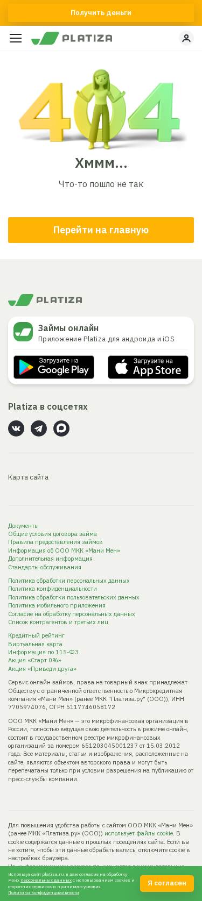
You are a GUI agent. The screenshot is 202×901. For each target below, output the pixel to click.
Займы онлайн (68, 328)
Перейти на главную (101, 230)
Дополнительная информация (50, 558)
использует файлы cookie (139, 833)
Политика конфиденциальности (52, 588)
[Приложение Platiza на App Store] (148, 367)
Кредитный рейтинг (36, 635)
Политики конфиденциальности (43, 892)
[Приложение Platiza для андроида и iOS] (25, 331)
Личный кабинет (186, 38)
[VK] (16, 428)
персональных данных (46, 880)
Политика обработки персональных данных (69, 580)
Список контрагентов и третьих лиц (58, 622)
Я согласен (167, 883)
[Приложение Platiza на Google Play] (53, 367)
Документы (23, 526)
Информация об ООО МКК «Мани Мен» (64, 550)
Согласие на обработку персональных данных (71, 614)
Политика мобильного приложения (57, 605)
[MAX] (61, 428)
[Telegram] (39, 428)
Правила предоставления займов (55, 542)
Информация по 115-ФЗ (43, 652)
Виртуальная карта (35, 644)
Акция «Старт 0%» (34, 660)
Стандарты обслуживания (44, 567)
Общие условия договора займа (52, 534)
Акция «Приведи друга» (42, 669)
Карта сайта (28, 477)
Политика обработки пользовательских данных (74, 597)
